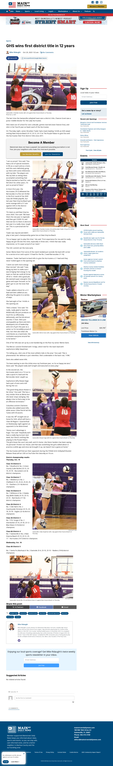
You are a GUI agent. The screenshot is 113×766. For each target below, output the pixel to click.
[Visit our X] (97, 2)
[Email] (19, 640)
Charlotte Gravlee (33, 613)
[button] (82, 316)
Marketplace (63, 11)
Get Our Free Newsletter (56, 15)
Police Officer (84, 135)
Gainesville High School (53, 613)
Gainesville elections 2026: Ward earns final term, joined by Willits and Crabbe (94, 245)
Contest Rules (61, 752)
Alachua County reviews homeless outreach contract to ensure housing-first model (94, 268)
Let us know (86, 114)
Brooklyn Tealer (14, 613)
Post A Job (89, 150)
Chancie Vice (23, 613)
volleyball (17, 617)
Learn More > (15, 762)
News (18, 11)
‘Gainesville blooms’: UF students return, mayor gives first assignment (93, 253)
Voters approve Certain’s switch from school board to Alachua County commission (93, 261)
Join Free (41, 665)
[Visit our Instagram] (101, 2)
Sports (27, 11)
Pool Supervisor (85, 145)
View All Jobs (97, 150)
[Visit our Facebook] (92, 2)
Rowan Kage (10, 617)
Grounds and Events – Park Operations (92, 140)
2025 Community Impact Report (91, 752)
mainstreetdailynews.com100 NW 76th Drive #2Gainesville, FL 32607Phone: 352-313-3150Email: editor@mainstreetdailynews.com (87, 734)
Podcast (88, 11)
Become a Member (97, 6)
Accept (6, 762)
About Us (76, 11)
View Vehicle (93, 338)
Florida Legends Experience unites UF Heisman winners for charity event (94, 276)
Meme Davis (65, 613)
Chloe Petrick (42, 613)
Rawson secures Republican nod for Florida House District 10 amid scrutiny (94, 284)
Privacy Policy (50, 752)
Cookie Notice (74, 752)
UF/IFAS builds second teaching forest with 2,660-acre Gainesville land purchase (94, 232)
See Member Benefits (31, 154)
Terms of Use (38, 752)
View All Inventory (93, 342)
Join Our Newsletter (52, 154)
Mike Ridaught (15, 52)
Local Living (39, 11)
